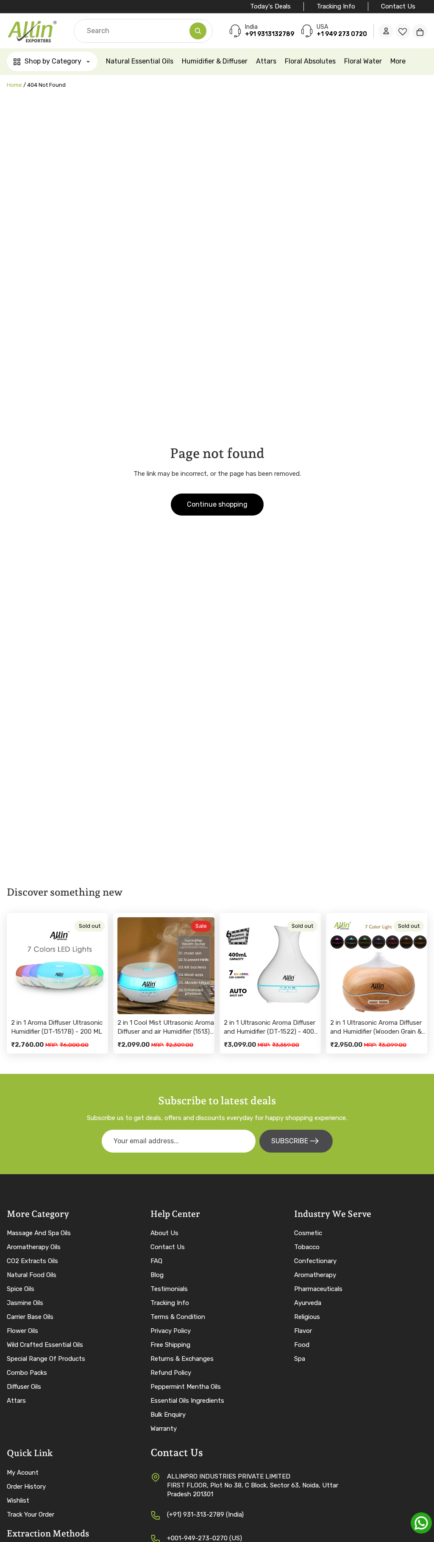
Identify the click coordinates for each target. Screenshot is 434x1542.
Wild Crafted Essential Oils (45, 1345)
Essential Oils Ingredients (187, 1400)
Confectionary (315, 1261)
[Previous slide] (20, 966)
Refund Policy (170, 1372)
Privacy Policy (170, 1331)
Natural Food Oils (31, 1275)
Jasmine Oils (25, 1303)
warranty (163, 1428)
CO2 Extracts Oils (32, 1261)
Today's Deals (270, 6)
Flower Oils (22, 1331)
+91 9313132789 (269, 34)
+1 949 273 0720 (342, 34)
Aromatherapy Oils (34, 1247)
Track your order (30, 1514)
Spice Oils (20, 1289)
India (251, 27)
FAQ (156, 1261)
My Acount (23, 1472)
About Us (164, 1233)
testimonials (169, 1289)
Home (14, 85)
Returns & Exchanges (182, 1359)
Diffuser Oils (24, 1386)
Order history (26, 1486)
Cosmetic (308, 1233)
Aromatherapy (315, 1275)
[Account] (385, 31)
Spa (299, 1359)
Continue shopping (217, 504)
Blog (157, 1275)
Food (301, 1345)
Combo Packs (27, 1372)
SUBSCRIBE (289, 1141)
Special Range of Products (46, 1359)
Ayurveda (307, 1303)
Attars (16, 1400)
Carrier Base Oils (30, 1317)
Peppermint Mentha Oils (185, 1386)
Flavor (303, 1331)
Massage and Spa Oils (39, 1233)
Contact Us (398, 6)
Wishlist (18, 1500)
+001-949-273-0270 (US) (204, 1538)
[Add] (201, 1001)
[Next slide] (98, 966)
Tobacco (307, 1247)
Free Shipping (170, 1345)
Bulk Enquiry (168, 1414)
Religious (307, 1317)
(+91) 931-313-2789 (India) (205, 1514)
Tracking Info (336, 6)
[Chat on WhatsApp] (421, 1523)
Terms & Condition (177, 1317)
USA (322, 27)
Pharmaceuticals (318, 1289)
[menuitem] (398, 61)
